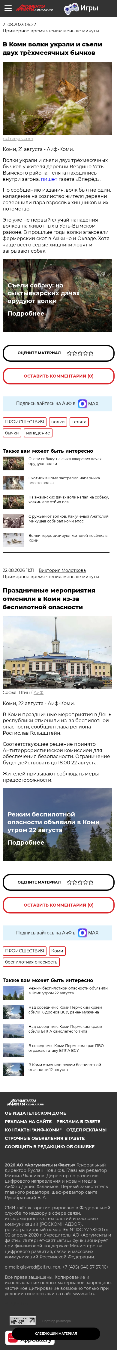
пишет (49, 179)
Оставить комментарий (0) (59, 376)
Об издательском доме (35, 1113)
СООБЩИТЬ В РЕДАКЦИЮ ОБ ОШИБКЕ (49, 1146)
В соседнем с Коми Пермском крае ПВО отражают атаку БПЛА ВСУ (66, 1048)
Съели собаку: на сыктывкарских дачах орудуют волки (44, 293)
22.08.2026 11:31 (18, 570)
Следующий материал (56, 1334)
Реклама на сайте (28, 1121)
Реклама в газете (78, 1121)
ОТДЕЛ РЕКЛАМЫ (86, 1130)
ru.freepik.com (18, 138)
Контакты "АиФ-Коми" (33, 1130)
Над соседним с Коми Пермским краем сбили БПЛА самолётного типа (65, 1029)
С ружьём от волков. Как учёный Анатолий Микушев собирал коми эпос (68, 518)
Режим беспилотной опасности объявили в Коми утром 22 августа (54, 822)
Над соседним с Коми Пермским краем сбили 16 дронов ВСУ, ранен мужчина (65, 1009)
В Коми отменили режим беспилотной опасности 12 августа (64, 1067)
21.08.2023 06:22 (19, 24)
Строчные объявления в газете (45, 1138)
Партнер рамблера (56, 1321)
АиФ (39, 692)
